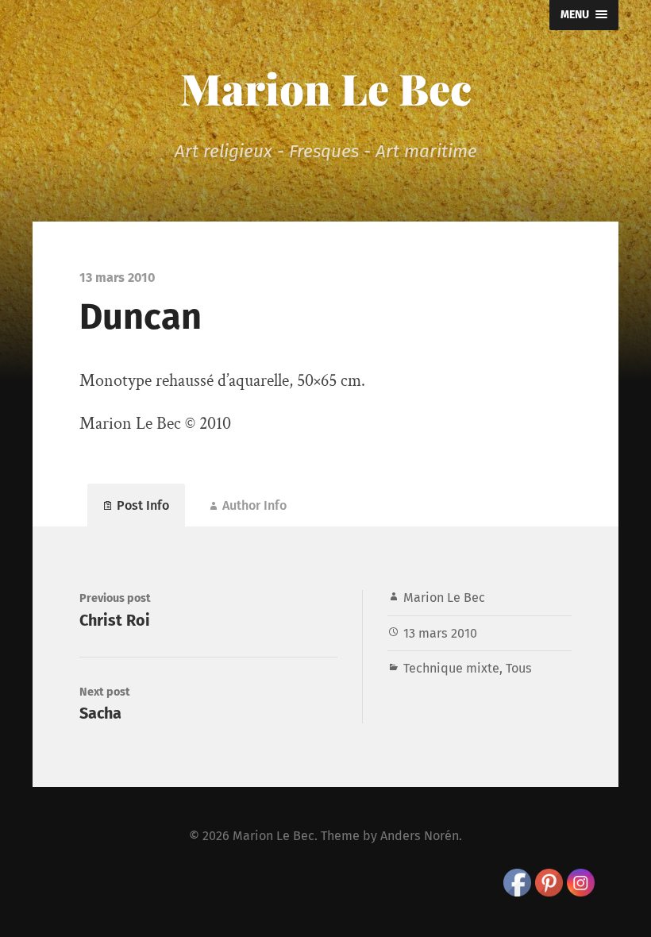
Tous (519, 668)
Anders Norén (419, 835)
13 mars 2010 (440, 633)
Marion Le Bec (326, 88)
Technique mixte (451, 668)
